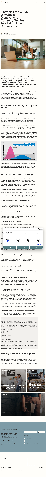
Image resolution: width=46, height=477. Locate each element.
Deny (10, 247)
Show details (39, 244)
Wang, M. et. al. (31, 94)
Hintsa (34, 2)
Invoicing (10, 470)
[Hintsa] (5, 2)
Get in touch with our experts (12, 413)
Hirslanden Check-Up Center (12, 312)
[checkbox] (34, 441)
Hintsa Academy (32, 465)
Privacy (14, 470)
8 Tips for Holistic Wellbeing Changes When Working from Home (36, 386)
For (17, 2)
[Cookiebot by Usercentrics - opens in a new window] (39, 229)
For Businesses (31, 460)
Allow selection (23, 247)
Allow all (36, 247)
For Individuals (31, 463)
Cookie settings (20, 470)
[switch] (18, 241)
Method (40, 458)
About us (40, 463)
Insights (40, 460)
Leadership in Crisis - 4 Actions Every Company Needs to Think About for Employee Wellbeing (13, 387)
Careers (40, 465)
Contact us (41, 467)
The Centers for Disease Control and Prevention (11, 118)
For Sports (31, 458)
